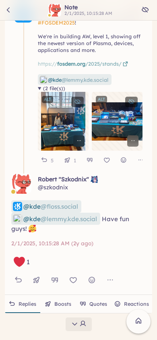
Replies (27, 304)
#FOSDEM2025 (56, 23)
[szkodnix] (21, 184)
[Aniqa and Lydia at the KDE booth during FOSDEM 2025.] (63, 121)
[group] (90, 160)
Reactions (136, 304)
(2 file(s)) (54, 88)
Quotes (98, 304)
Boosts (62, 304)
